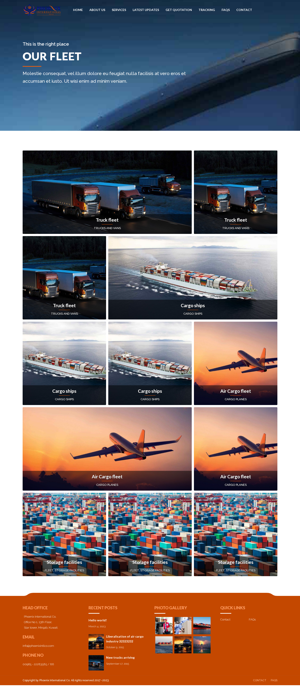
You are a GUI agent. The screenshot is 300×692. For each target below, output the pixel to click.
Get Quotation (179, 10)
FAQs (226, 10)
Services (119, 10)
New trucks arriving (120, 657)
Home (78, 10)
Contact (244, 10)
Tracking (207, 10)
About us (97, 10)
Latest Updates (146, 10)
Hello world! (98, 620)
